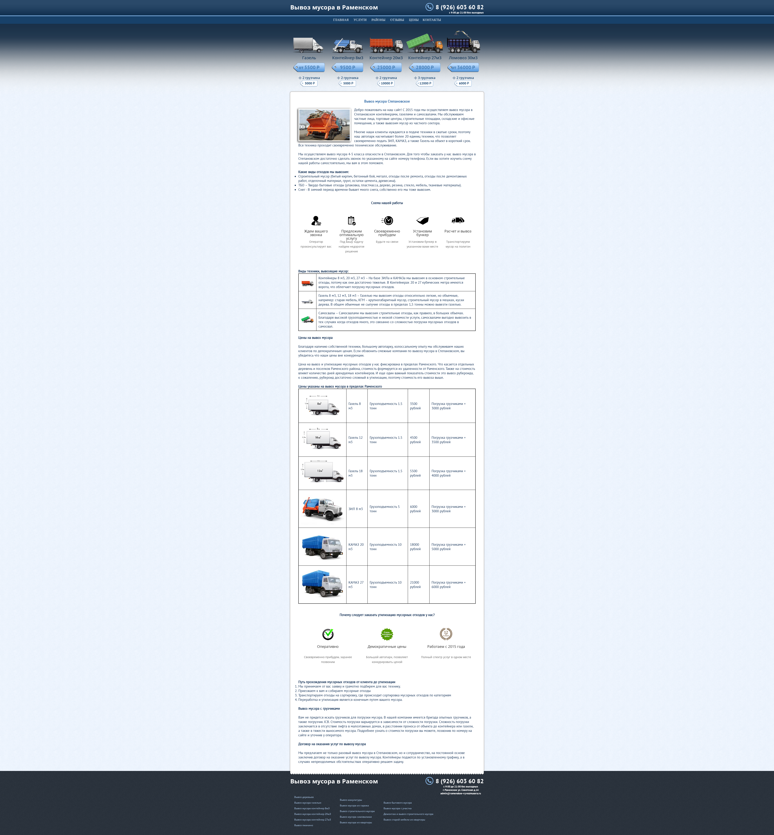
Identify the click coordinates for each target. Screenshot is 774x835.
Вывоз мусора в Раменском (334, 7)
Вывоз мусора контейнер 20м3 (312, 814)
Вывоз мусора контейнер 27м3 (312, 819)
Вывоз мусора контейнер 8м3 (312, 808)
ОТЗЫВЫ (397, 20)
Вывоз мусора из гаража (354, 805)
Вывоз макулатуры (351, 800)
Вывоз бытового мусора (398, 802)
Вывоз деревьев (304, 797)
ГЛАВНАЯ (341, 20)
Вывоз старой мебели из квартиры (404, 819)
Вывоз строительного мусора (357, 811)
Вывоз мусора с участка (398, 808)
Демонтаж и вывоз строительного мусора (408, 814)
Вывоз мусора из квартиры (356, 822)
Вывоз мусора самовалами (356, 816)
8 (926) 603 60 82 (460, 7)
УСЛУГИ (360, 20)
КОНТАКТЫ (432, 20)
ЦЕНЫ (414, 20)
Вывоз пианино (303, 825)
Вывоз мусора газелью (307, 802)
